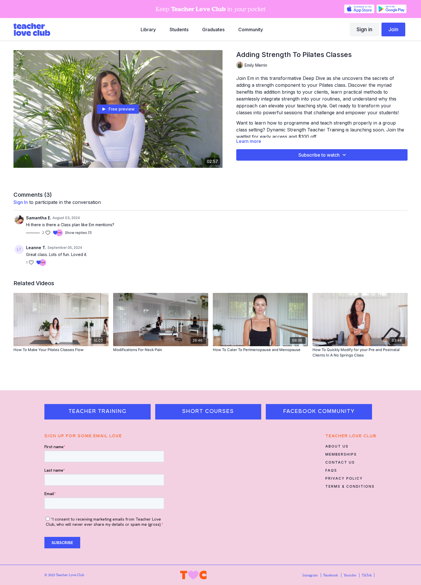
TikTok (367, 575)
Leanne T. (36, 247)
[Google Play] (391, 9)
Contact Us (340, 462)
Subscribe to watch (319, 155)
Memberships (341, 454)
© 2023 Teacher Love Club (64, 575)
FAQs (331, 470)
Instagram (310, 575)
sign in (20, 202)
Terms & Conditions (350, 486)
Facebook (331, 575)
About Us (337, 446)
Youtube (350, 575)
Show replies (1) (78, 233)
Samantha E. (38, 217)
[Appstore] (359, 9)
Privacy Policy (344, 478)
